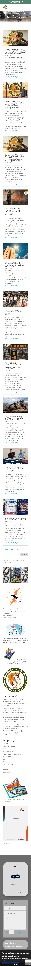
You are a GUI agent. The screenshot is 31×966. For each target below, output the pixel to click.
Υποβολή (21, 932)
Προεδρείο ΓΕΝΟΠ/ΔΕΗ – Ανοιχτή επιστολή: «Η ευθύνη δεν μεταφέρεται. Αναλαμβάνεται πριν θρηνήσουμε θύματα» (14, 104)
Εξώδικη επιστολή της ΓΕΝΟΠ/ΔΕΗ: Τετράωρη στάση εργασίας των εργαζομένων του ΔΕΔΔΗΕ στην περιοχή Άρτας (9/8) (15, 51)
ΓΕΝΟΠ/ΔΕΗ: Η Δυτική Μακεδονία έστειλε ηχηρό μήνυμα (13, 311)
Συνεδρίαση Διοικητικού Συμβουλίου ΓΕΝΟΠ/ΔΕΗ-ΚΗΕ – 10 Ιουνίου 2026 (15, 468)
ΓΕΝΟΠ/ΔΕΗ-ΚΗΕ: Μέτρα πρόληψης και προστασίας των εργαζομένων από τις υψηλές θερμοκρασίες (15, 264)
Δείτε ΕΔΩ (17, 664)
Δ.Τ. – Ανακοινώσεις (8, 751)
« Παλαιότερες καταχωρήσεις (11, 549)
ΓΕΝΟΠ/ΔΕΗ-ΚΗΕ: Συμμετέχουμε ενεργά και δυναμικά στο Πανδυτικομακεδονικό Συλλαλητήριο (13, 366)
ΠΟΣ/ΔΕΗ (6, 770)
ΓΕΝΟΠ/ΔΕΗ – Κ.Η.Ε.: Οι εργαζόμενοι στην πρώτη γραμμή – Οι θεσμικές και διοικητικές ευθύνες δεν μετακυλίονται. (13, 211)
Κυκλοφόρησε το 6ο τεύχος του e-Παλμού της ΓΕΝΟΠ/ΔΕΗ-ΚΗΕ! (15, 519)
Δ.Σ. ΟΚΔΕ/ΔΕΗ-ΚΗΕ (8, 615)
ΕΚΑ (4, 759)
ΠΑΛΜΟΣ (5, 767)
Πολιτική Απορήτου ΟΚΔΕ (10, 617)
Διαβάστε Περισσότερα (11, 77)
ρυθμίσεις (7, 960)
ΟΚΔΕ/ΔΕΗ (6, 613)
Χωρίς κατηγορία (7, 772)
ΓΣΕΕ (4, 749)
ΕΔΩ (9, 801)
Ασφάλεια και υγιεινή (9, 746)
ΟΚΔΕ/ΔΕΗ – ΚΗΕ (8, 764)
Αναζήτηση (24, 554)
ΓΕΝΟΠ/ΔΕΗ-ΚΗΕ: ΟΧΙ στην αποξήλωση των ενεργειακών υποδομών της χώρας (14, 418)
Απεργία (5, 743)
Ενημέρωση (6, 762)
